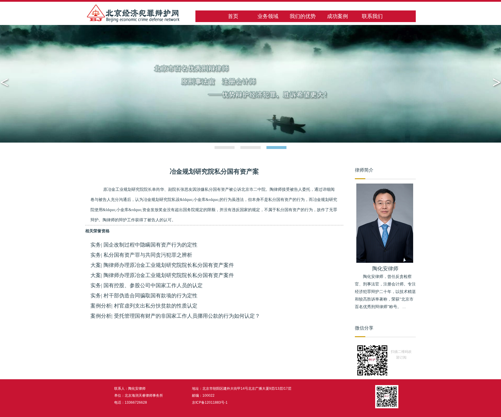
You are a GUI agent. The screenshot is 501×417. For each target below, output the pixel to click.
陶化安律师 (385, 269)
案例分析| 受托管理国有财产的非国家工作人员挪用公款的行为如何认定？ (175, 316)
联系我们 (372, 16)
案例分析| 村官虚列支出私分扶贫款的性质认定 (143, 306)
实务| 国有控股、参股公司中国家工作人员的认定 (146, 285)
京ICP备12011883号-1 (210, 402)
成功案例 (337, 16)
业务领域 (267, 16)
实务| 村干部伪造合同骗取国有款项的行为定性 (143, 296)
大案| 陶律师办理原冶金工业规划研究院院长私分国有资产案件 (162, 265)
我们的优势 (303, 16)
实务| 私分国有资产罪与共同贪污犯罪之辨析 (141, 255)
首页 (233, 16)
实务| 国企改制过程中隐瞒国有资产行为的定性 (143, 245)
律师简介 (364, 170)
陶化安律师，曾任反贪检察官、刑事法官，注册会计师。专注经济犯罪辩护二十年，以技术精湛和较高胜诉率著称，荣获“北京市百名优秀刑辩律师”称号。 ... (385, 291)
